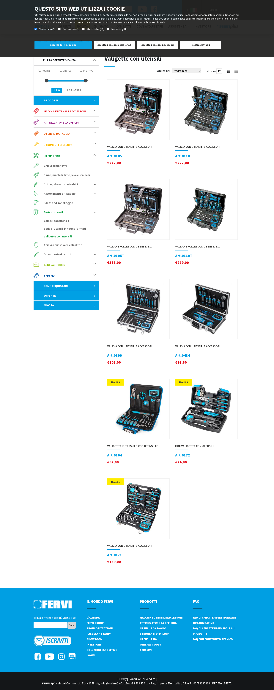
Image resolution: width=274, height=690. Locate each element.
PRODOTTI (148, 601)
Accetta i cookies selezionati (114, 45)
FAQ (196, 601)
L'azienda (93, 617)
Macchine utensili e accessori (161, 617)
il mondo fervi (100, 601)
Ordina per (163, 71)
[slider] (46, 80)
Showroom (95, 639)
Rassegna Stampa (99, 633)
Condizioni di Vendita (142, 679)
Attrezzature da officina (158, 623)
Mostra (211, 71)
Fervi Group (95, 623)
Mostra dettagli (200, 45)
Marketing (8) (119, 29)
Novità (49, 305)
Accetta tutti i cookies (63, 45)
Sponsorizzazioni (100, 628)
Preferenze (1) (70, 29)
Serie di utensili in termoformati (65, 228)
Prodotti (51, 100)
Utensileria (148, 639)
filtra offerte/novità (59, 60)
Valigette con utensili (58, 236)
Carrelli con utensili (56, 221)
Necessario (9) (47, 29)
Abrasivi (146, 650)
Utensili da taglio (153, 628)
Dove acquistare (56, 286)
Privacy (122, 679)
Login (91, 655)
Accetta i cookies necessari (157, 45)
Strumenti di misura (154, 633)
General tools (150, 644)
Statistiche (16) (95, 29)
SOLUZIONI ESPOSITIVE (102, 650)
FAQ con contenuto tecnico (213, 639)
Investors (94, 644)
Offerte (50, 295)
